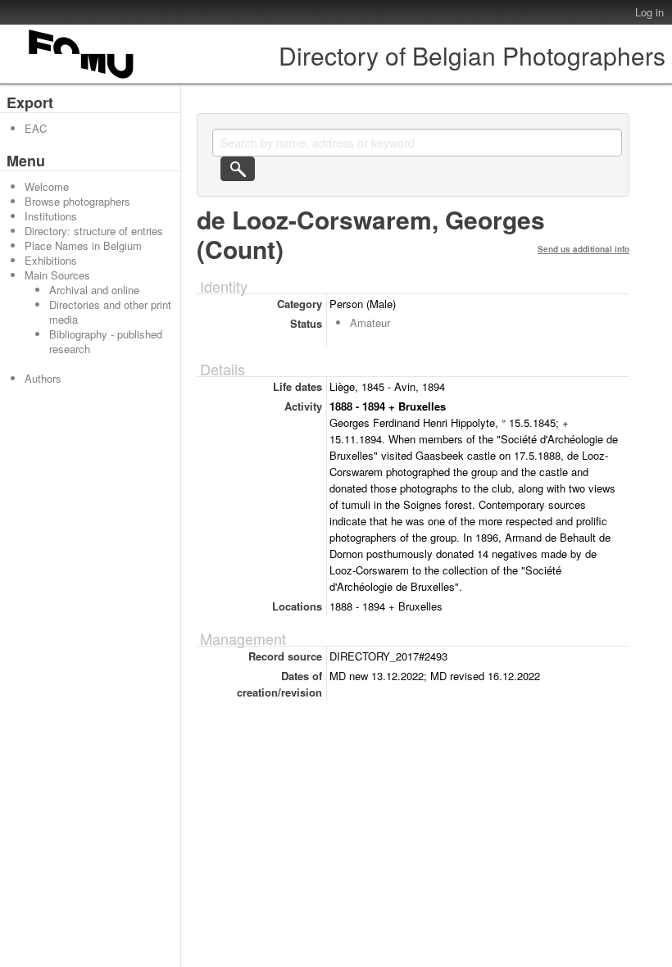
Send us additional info (583, 249)
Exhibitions (51, 260)
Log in (649, 12)
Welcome (47, 186)
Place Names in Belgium (83, 245)
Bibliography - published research (105, 341)
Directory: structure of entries (94, 230)
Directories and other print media (110, 312)
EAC (36, 128)
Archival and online (94, 289)
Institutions (51, 216)
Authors (43, 378)
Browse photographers (77, 201)
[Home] (82, 78)
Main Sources (57, 275)
